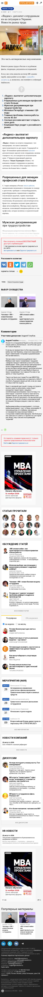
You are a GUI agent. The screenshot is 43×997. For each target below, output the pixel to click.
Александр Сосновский (18, 642)
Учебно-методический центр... (20, 699)
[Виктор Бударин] (29, 532)
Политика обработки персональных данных (15, 955)
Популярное (11, 618)
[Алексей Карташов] (21, 532)
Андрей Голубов (28, 336)
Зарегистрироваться (28, 250)
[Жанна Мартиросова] (13, 532)
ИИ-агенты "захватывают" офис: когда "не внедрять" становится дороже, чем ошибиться (22, 779)
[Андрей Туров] (5, 532)
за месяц (22, 624)
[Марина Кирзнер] (29, 525)
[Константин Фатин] (13, 518)
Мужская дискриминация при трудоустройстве (18, 106)
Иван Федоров (14, 660)
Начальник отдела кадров (21, 711)
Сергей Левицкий (15, 555)
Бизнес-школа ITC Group (18, 685)
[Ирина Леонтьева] (37, 518)
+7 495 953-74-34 (24, 970)
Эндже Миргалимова (17, 633)
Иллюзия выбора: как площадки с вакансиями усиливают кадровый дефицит (23, 567)
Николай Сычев (15, 811)
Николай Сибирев (15, 586)
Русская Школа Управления (19, 709)
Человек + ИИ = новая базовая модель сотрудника (9, 317)
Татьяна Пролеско (16, 670)
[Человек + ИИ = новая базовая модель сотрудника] (9, 917)
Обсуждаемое (32, 618)
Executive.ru (37, 950)
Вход (37, 3)
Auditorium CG (15, 719)
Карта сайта (5, 967)
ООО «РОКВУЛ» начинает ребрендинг (14, 744)
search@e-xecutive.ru (21, 958)
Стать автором (26, 3)
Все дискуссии (21, 822)
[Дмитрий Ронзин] (21, 525)
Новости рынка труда (15, 282)
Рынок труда (6, 312)
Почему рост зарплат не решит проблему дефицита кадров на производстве (21, 595)
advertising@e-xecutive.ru (15, 962)
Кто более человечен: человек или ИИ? (25, 809)
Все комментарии (21, 611)
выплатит (31, 150)
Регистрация (41, 3)
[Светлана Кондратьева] (5, 518)
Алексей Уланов (15, 571)
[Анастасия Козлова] (21, 518)
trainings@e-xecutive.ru (24, 960)
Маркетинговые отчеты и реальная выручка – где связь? (23, 639)
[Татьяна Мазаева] (13, 525)
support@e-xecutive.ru (16, 965)
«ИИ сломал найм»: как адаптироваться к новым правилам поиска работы (27, 319)
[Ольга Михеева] (37, 525)
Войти (6, 443)
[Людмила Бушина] (37, 532)
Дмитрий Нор (14, 599)
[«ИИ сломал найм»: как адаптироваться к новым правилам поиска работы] (27, 917)
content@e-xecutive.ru (15, 963)
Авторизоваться (10, 250)
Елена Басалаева (15, 767)
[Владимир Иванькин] (29, 518)
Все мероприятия (21, 729)
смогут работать (29, 185)
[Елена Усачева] (5, 525)
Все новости (21, 750)
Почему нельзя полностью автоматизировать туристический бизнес (23, 666)
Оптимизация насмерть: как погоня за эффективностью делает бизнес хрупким (24, 649)
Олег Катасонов (15, 798)
